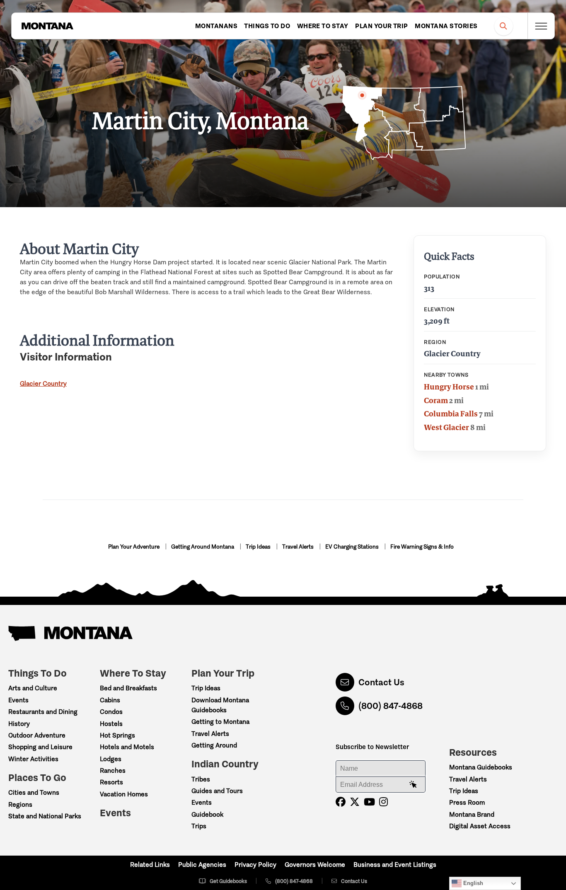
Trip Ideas (259, 546)
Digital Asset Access (479, 826)
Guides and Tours (217, 791)
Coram (436, 400)
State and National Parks (44, 816)
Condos (111, 712)
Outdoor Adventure (36, 735)
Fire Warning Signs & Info (422, 546)
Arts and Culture (32, 688)
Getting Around (214, 745)
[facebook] (341, 802)
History (19, 724)
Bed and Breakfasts (128, 688)
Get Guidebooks (228, 881)
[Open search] (503, 26)
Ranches (113, 770)
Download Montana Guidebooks (220, 705)
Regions (20, 804)
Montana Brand (471, 814)
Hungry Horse (449, 386)
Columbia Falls (451, 413)
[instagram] (383, 802)
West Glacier (446, 427)
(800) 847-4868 (390, 705)
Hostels (111, 724)
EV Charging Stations (352, 546)
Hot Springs (117, 735)
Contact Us (381, 682)
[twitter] (355, 802)
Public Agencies (202, 864)
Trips (198, 826)
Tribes (200, 779)
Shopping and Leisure (40, 747)
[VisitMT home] (47, 26)
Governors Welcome (315, 864)
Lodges (110, 759)
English (472, 883)
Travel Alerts (298, 546)
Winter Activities (33, 759)
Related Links (150, 864)
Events (18, 700)
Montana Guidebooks (480, 767)
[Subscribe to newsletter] (413, 784)
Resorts (111, 782)
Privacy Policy (255, 864)
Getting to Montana (220, 722)
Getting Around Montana (203, 546)
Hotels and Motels (127, 747)
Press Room (467, 802)
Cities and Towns (33, 792)
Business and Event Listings (394, 864)
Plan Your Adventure (134, 546)
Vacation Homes (124, 794)
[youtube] (369, 802)
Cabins (110, 700)
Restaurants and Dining (42, 712)
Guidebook (207, 814)
